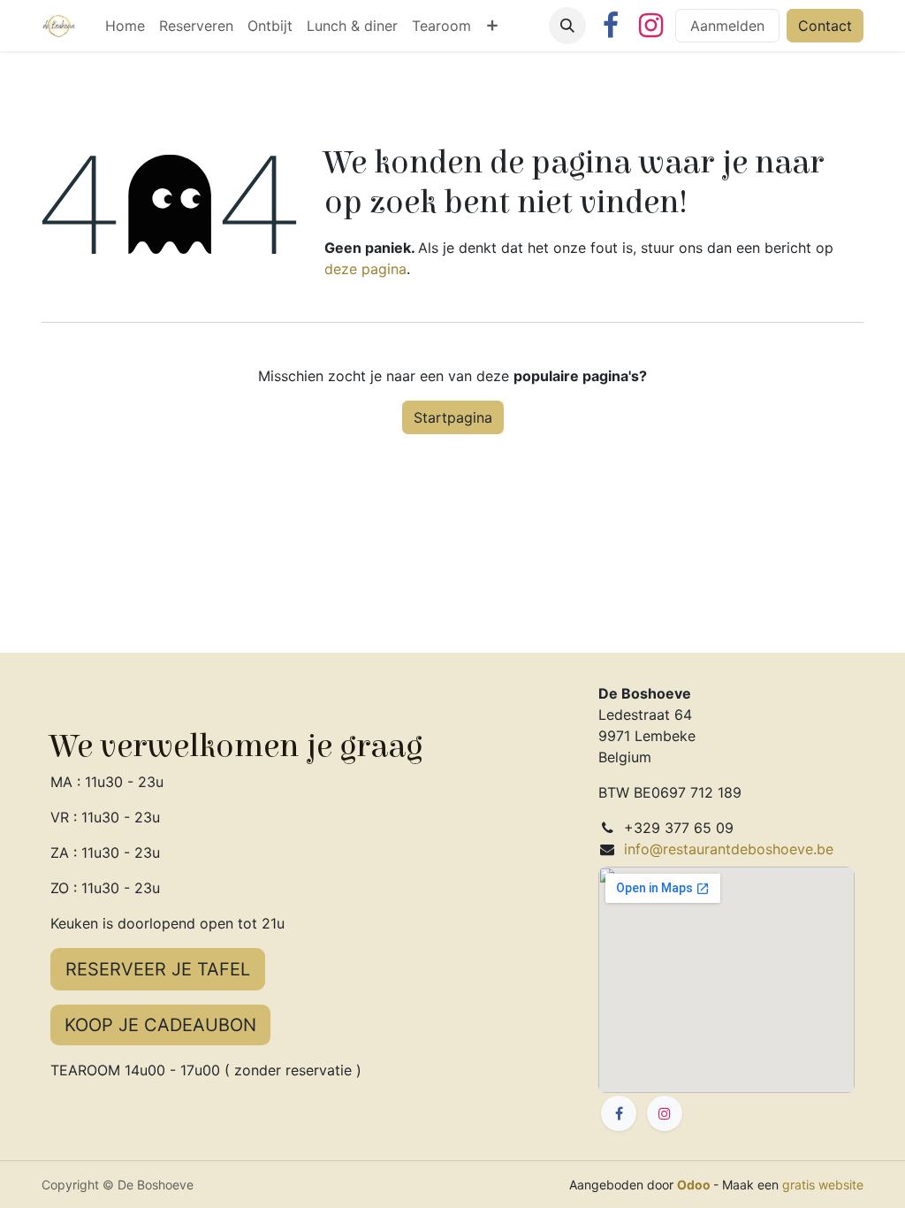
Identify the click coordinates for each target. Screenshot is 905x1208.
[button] (567, 25)
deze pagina (365, 269)
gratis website (822, 1184)
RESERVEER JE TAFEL (157, 969)
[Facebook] (610, 25)
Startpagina (453, 417)
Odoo (695, 1184)
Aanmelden (727, 25)
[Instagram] (650, 25)
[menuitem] (125, 25)
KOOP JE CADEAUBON (160, 1025)
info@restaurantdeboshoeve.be (728, 849)
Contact (825, 25)
